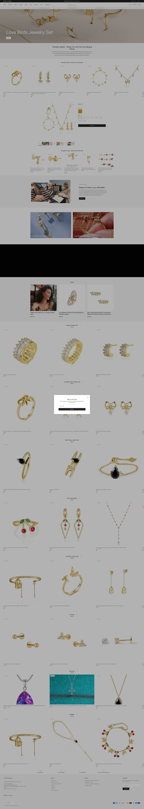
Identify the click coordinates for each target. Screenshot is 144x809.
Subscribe (72, 409)
